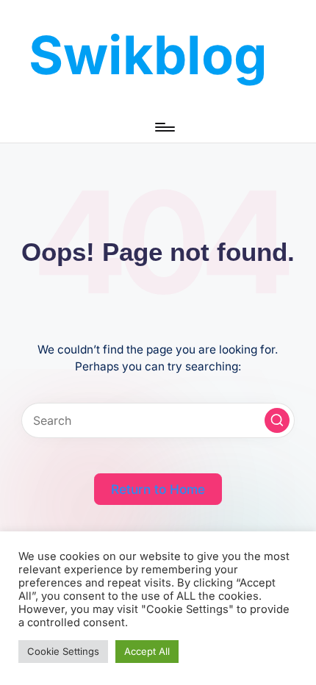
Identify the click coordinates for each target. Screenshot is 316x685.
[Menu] (164, 127)
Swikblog (148, 55)
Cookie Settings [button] (63, 651)
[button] (277, 420)
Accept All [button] (147, 651)
